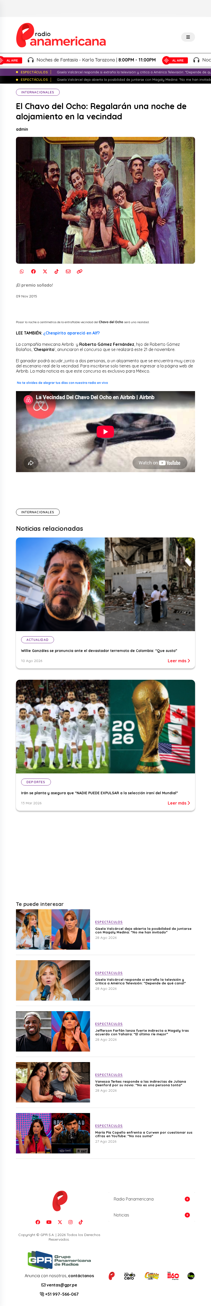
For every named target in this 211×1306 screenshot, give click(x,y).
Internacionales (37, 92)
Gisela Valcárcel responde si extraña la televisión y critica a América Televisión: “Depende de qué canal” (140, 981)
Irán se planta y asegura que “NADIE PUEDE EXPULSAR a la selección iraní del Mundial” (99, 793)
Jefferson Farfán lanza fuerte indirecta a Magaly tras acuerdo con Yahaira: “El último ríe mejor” (142, 1032)
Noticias (121, 1214)
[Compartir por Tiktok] (56, 271)
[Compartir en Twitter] (45, 271)
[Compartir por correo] (68, 271)
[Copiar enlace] (79, 271)
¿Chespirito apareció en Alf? (71, 333)
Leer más (177, 660)
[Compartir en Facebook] (33, 271)
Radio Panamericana (134, 1199)
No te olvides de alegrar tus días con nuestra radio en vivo (62, 383)
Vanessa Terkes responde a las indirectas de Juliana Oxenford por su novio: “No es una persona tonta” (140, 1083)
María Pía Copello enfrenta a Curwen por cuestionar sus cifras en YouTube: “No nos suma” (143, 1134)
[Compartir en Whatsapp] (22, 271)
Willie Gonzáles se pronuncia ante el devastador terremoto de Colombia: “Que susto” (99, 650)
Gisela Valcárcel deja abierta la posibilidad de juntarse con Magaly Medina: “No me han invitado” (143, 930)
